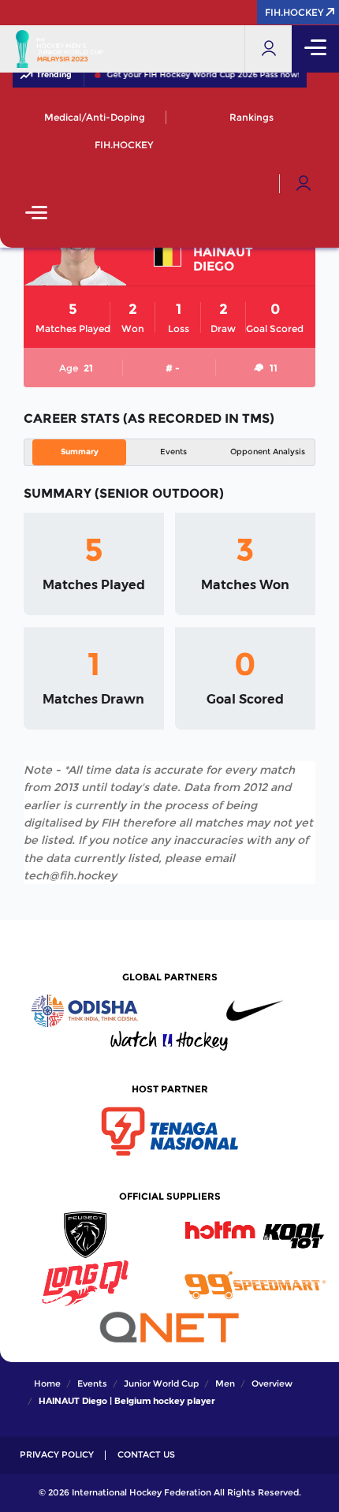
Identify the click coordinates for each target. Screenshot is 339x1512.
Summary (80, 451)
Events (173, 451)
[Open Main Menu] (36, 214)
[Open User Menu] (303, 183)
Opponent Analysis (267, 451)
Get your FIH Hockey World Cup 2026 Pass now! (181, 75)
